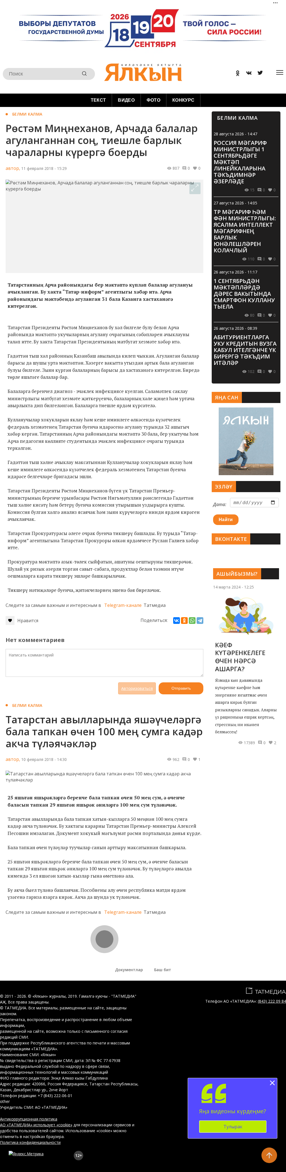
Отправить (181, 688)
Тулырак (232, 1127)
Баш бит (162, 969)
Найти (226, 519)
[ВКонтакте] (176, 620)
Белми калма (27, 114)
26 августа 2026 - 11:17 (235, 272)
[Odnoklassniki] (236, 74)
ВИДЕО (126, 100)
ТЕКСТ (98, 100)
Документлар (129, 969)
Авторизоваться (137, 688)
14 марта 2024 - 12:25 (233, 587)
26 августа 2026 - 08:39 (235, 328)
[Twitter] (258, 74)
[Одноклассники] (184, 620)
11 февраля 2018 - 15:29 (44, 168)
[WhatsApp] (192, 620)
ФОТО (153, 100)
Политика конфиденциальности (30, 1142)
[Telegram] (200, 620)
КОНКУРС (183, 100)
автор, (13, 168)
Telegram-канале (123, 605)
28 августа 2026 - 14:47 (235, 133)
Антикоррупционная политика (28, 1119)
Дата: (219, 504)
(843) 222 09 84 (272, 1001)
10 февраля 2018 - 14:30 (44, 759)
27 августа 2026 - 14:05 (235, 203)
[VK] (247, 74)
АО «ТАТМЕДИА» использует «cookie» (36, 1124)
